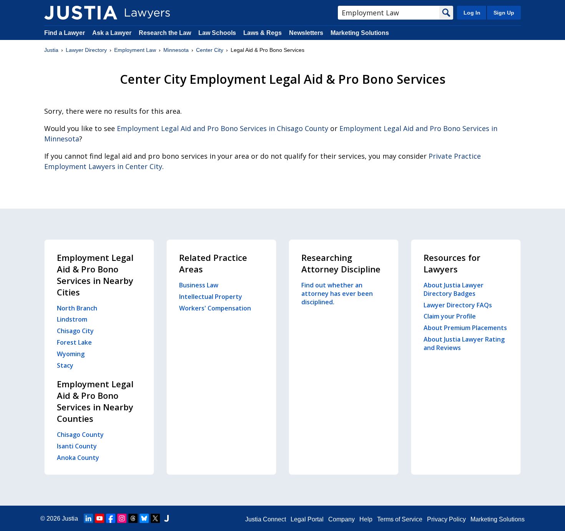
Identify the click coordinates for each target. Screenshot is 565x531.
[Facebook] (110, 518)
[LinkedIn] (88, 518)
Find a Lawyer (64, 33)
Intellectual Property (210, 296)
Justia (51, 50)
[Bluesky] (144, 518)
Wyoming (71, 354)
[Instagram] (121, 518)
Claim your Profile (450, 316)
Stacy (65, 365)
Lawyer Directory (86, 50)
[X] (155, 518)
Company (341, 519)
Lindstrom (72, 319)
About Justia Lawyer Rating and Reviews (464, 343)
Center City (209, 50)
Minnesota (176, 50)
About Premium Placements (465, 328)
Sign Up (504, 13)
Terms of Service (399, 519)
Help (365, 519)
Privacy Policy (446, 519)
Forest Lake (74, 342)
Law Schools (217, 33)
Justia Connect (265, 519)
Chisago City (75, 331)
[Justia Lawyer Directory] (80, 13)
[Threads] (133, 518)
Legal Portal (307, 519)
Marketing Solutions (360, 33)
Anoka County (78, 457)
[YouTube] (99, 518)
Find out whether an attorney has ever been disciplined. (337, 293)
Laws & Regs (262, 33)
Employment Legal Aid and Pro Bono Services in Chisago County (222, 128)
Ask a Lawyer (112, 33)
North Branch (77, 308)
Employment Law (135, 50)
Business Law (198, 285)
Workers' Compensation (215, 308)
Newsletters (306, 33)
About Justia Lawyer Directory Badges (454, 289)
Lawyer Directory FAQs (458, 305)
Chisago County (80, 434)
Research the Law (165, 33)
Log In (472, 13)
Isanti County (77, 446)
